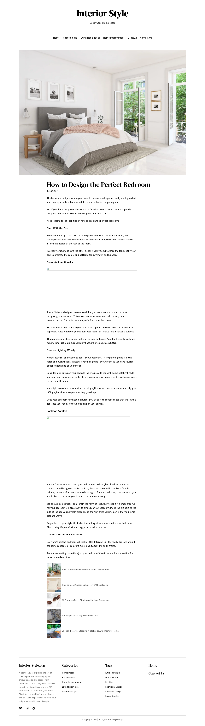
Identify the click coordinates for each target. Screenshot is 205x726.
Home (153, 665)
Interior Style (102, 13)
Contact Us (156, 673)
